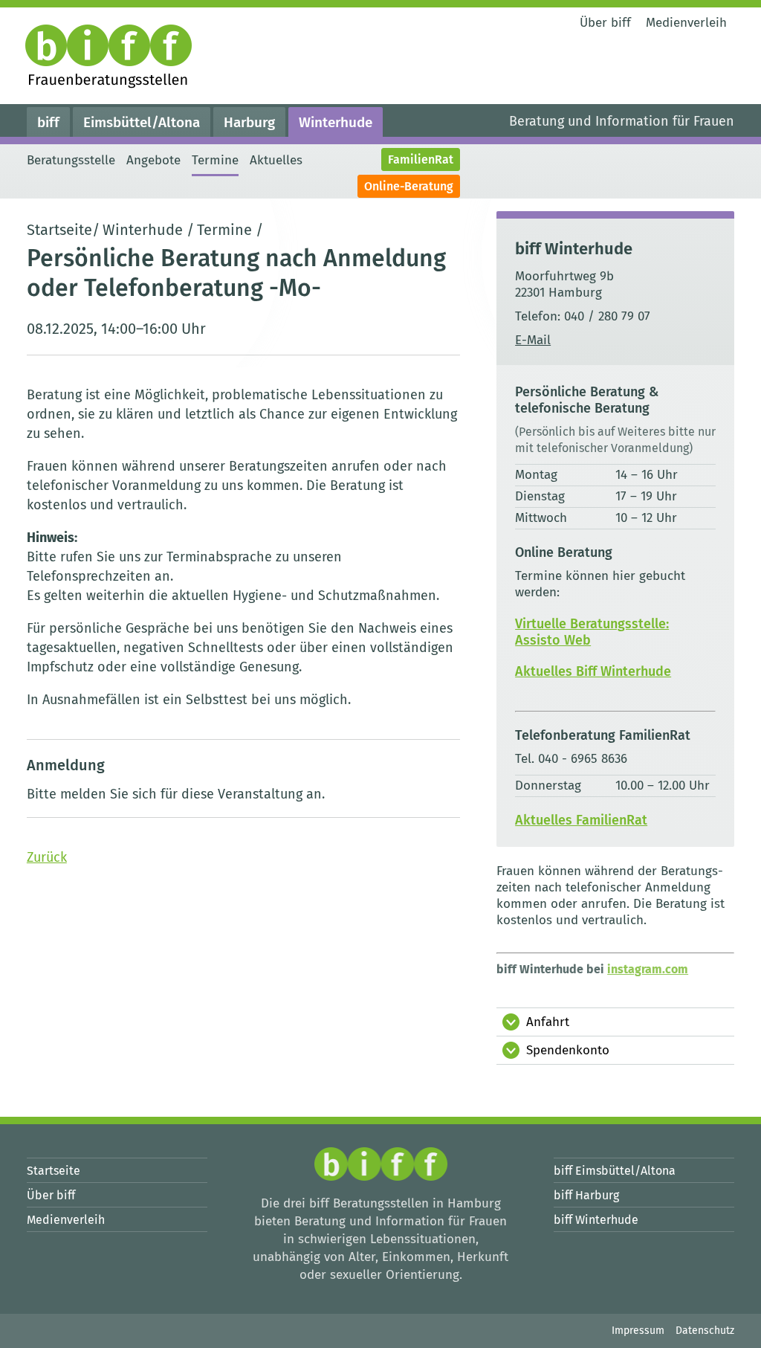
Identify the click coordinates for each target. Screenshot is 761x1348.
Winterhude (143, 230)
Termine (224, 230)
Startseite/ (63, 230)
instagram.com (647, 969)
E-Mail (533, 340)
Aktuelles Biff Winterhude (593, 671)
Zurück (47, 857)
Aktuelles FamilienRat (581, 820)
